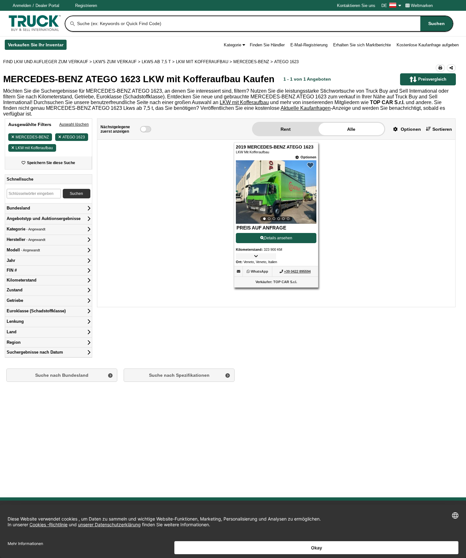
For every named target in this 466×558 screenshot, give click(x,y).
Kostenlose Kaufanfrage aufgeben (428, 45)
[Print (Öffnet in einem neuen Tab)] (440, 68)
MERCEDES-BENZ (32, 137)
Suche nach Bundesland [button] (61, 375)
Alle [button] (351, 129)
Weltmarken (422, 5)
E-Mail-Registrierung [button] (308, 45)
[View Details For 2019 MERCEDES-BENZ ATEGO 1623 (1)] (276, 192)
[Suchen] (72, 24)
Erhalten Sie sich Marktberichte (362, 45)
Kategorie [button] (232, 45)
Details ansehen (278, 238)
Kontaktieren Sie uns (356, 5)
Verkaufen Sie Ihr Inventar (37, 46)
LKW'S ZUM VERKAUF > (117, 61)
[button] (404, 129)
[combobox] (264, 23)
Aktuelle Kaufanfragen (306, 108)
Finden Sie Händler (267, 45)
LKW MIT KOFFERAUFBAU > (204, 61)
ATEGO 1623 (73, 137)
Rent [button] (286, 129)
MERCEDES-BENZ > (253, 61)
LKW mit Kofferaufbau (244, 102)
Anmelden (22, 5)
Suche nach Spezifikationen (179, 375)
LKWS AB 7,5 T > (159, 61)
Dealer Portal (47, 5)
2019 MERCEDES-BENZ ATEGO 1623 (275, 147)
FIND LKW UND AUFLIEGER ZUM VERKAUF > (48, 61)
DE (384, 5)
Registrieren (86, 5)
